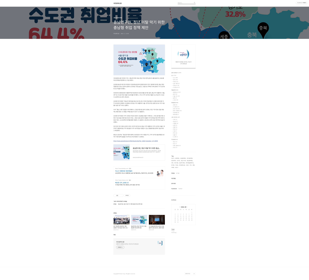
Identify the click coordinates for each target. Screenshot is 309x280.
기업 (175, 131)
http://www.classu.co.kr (121, 180)
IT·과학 (175, 137)
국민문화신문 (117, 3)
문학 (175, 98)
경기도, (178, 160)
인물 (175, 135)
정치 (175, 79)
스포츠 (175, 100)
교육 (175, 125)
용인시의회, (183, 160)
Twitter (180, 188)
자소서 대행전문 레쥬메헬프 (123, 171)
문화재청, (177, 158)
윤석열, (173, 165)
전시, (191, 165)
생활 (175, 127)
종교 (175, 141)
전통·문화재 (177, 145)
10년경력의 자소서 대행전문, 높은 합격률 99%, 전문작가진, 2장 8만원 (134, 173)
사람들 (175, 123)
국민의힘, (176, 163)
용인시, (176, 167)
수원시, (187, 165)
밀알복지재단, (182, 163)
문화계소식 (177, 92)
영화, (194, 165)
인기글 (177, 173)
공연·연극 (176, 109)
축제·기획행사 (177, 110)
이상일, (176, 165)
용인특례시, (174, 160)
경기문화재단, (190, 158)
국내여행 (176, 112)
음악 (175, 94)
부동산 (175, 81)
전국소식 (176, 85)
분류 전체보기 (176, 72)
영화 (175, 105)
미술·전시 (176, 96)
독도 (175, 143)
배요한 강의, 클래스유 (122, 183)
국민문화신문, (182, 165)
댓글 (114, 234)
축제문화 (174, 102)
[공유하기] (120, 195)
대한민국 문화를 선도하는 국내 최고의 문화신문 (127, 244)
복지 (175, 133)
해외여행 (176, 114)
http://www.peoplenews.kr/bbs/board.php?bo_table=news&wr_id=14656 (135, 141)
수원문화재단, (183, 158)
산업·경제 (176, 83)
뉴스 (173, 75)
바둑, (172, 163)
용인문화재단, (190, 160)
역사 (175, 147)
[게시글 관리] (122, 195)
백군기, (173, 158)
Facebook (174, 188)
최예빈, (173, 167)
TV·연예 (176, 107)
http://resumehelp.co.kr (121, 168)
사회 (175, 119)
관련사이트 (187, 273)
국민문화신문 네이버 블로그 (189, 267)
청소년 (175, 121)
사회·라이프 (175, 117)
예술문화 (174, 90)
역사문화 (174, 139)
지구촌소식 (176, 87)
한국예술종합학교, (190, 163)
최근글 (173, 173)
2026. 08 (183, 207)
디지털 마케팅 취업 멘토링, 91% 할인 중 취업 (127, 185)
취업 (175, 129)
